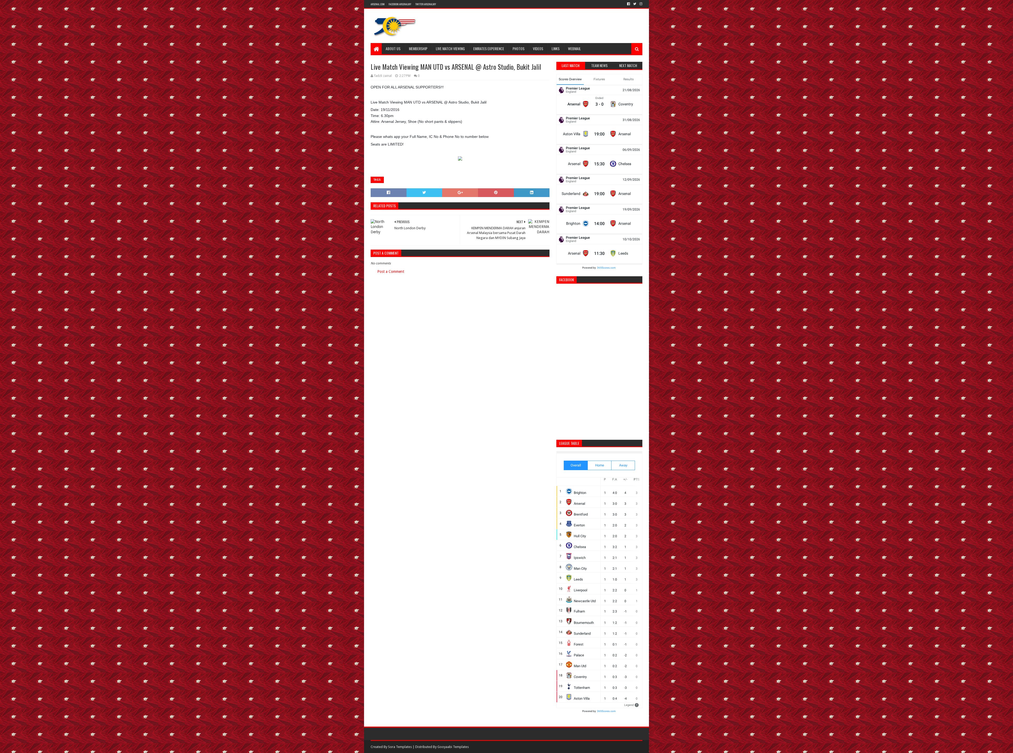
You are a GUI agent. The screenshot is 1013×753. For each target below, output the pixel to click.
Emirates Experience (488, 48)
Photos (518, 48)
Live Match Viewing (450, 48)
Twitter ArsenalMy (425, 4)
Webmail (574, 48)
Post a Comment (390, 271)
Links (556, 48)
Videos (538, 48)
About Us (393, 48)
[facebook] (628, 4)
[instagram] (640, 4)
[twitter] (634, 4)
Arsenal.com (378, 4)
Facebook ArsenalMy (400, 4)
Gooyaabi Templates (453, 747)
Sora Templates (400, 747)
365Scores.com (606, 267)
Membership (418, 48)
